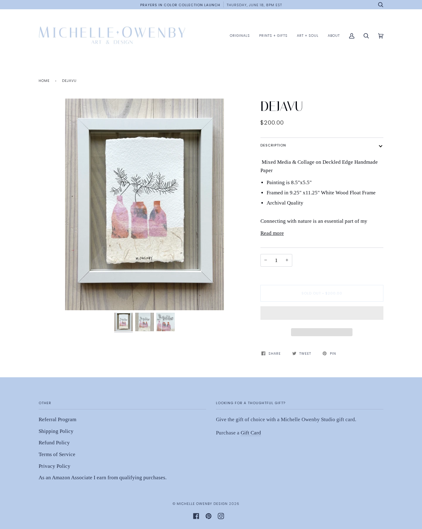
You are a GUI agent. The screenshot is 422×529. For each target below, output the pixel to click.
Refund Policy (54, 443)
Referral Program (57, 419)
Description (273, 145)
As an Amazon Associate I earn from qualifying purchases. (103, 477)
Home (44, 80)
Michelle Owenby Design (202, 503)
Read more (272, 233)
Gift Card (251, 433)
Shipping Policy (56, 431)
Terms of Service (57, 454)
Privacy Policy (54, 466)
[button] (322, 314)
